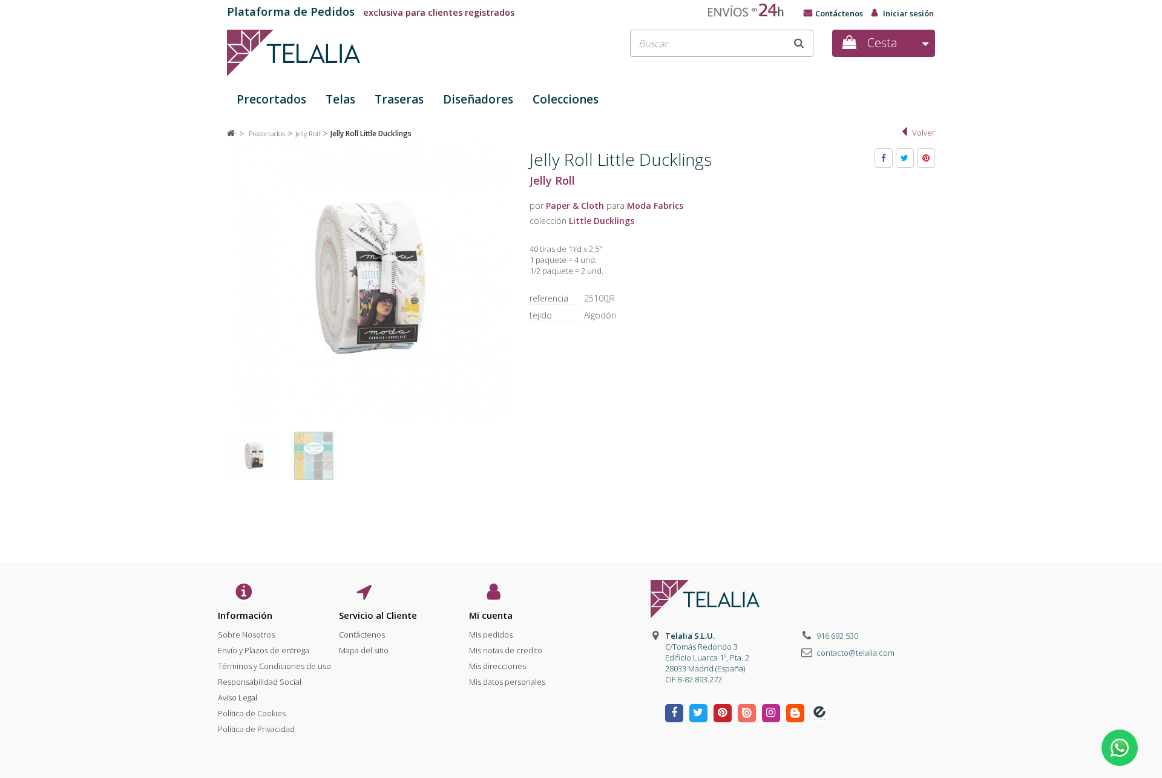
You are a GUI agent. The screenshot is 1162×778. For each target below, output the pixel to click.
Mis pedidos (491, 634)
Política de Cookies (252, 713)
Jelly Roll (552, 180)
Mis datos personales (507, 681)
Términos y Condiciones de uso (274, 666)
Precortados (271, 99)
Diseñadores (478, 99)
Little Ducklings (601, 220)
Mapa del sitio (364, 650)
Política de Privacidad (256, 729)
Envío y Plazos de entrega (263, 650)
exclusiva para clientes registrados (370, 12)
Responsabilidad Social (259, 681)
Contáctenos (839, 13)
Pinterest (926, 158)
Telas (340, 99)
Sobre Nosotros (246, 634)
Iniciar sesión (908, 13)
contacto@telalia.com (855, 652)
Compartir (884, 158)
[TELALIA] (339, 53)
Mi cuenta (491, 615)
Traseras (399, 99)
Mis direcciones (497, 666)
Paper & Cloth (575, 205)
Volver (923, 132)
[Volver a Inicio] (231, 133)
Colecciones (566, 99)
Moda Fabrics (655, 205)
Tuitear (905, 158)
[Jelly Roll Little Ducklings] (254, 456)
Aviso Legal (237, 697)
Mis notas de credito (505, 650)
